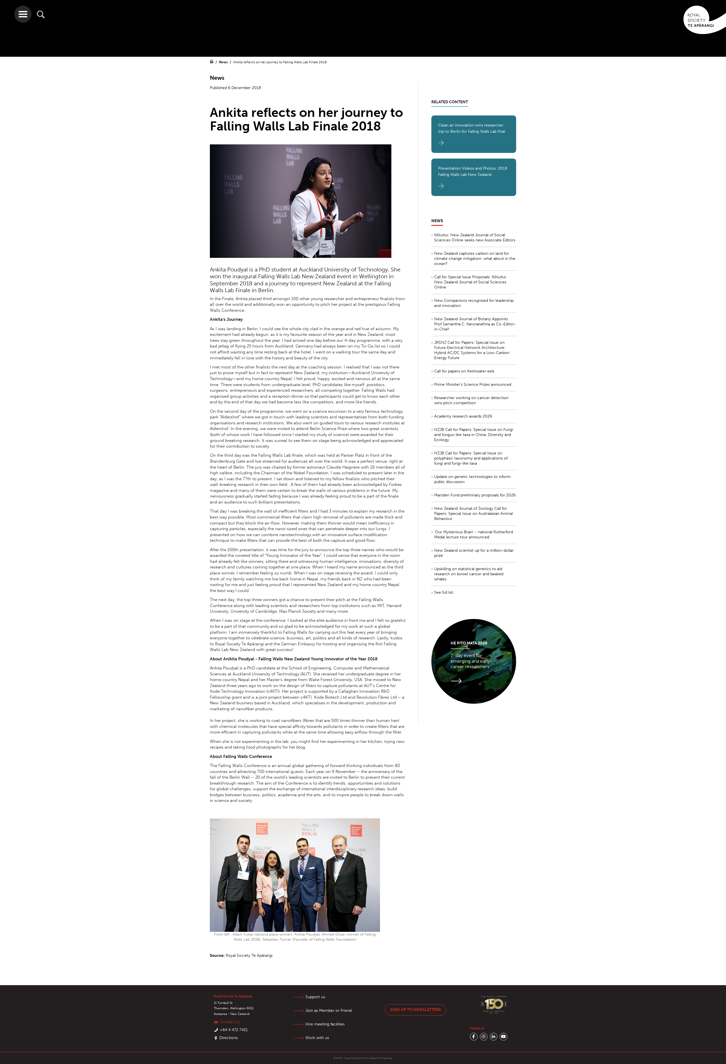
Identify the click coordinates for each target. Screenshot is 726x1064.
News (224, 62)
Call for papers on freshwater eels (464, 371)
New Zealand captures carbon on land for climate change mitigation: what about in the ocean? (474, 258)
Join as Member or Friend (328, 1010)
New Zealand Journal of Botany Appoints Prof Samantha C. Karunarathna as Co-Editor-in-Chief (475, 324)
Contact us (230, 1021)
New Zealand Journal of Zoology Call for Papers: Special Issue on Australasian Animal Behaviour (473, 513)
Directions (228, 1037)
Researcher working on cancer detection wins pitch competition (471, 400)
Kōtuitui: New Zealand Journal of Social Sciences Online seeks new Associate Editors (474, 238)
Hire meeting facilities (325, 1024)
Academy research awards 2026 (463, 416)
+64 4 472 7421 (234, 1029)
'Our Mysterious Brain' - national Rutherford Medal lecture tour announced (473, 535)
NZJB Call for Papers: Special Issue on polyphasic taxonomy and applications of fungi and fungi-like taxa (471, 458)
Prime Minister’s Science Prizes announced (472, 384)
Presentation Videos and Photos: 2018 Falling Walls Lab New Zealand (472, 171)
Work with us (317, 1037)
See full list (443, 592)
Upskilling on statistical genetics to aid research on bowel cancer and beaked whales (468, 573)
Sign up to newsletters (415, 1009)
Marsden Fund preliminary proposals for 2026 (475, 495)
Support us (315, 997)
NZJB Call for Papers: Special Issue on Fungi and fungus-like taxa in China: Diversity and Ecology (473, 434)
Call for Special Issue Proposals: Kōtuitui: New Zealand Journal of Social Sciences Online (470, 282)
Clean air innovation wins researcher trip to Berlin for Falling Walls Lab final (471, 128)
